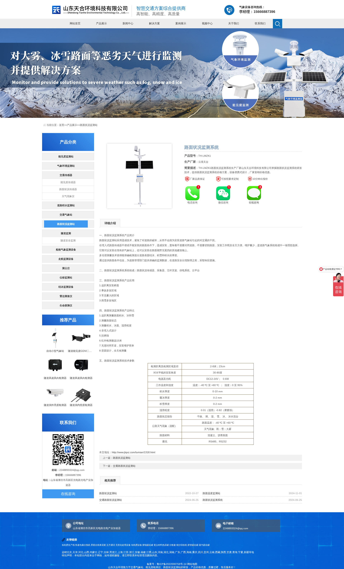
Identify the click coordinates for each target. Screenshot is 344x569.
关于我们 (233, 23)
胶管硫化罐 (193, 545)
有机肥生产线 (68, 545)
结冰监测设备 (65, 286)
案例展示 (180, 23)
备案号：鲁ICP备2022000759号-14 (167, 564)
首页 (61, 125)
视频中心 (207, 23)
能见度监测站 (65, 156)
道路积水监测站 (66, 205)
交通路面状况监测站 (124, 465)
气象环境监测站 (66, 165)
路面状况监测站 (88, 125)
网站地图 (192, 564)
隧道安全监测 (68, 240)
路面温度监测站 (211, 493)
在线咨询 (68, 494)
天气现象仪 (68, 196)
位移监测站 (66, 277)
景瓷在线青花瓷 (98, 545)
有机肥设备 (136, 545)
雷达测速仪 (66, 296)
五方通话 (110, 545)
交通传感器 (66, 175)
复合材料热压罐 (161, 545)
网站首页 (75, 23)
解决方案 (154, 23)
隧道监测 (66, 233)
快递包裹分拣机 (82, 545)
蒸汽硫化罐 (204, 545)
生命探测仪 (66, 305)
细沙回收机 (181, 545)
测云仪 (66, 268)
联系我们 (260, 23)
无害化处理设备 (123, 545)
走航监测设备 (65, 258)
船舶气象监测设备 (66, 249)
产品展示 (101, 23)
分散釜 (172, 545)
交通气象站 (66, 214)
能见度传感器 (68, 182)
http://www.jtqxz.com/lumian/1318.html (133, 452)
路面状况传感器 (68, 189)
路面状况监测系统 (213, 499)
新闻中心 (128, 23)
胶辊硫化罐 (147, 545)
